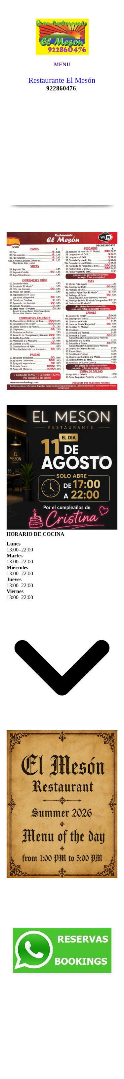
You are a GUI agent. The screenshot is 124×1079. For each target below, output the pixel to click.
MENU (62, 64)
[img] (62, 31)
